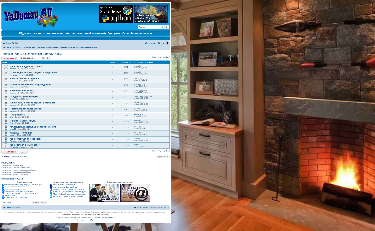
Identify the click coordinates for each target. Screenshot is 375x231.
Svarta (12, 99)
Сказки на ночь (9, 195)
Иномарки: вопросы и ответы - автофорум (20, 193)
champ (136, 138)
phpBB (71, 217)
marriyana (13, 81)
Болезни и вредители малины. (26, 66)
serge (136, 108)
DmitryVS (137, 78)
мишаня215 (138, 120)
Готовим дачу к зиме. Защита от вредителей (33, 72)
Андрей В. (137, 114)
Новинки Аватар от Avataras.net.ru (16, 197)
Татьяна (13, 141)
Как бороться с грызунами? (25, 145)
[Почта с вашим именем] (135, 193)
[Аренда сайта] (104, 193)
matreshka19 (14, 69)
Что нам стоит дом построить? (15, 187)
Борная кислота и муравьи (24, 78)
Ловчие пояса (17, 114)
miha (11, 117)
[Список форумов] (31, 16)
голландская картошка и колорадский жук (33, 126)
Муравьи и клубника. (21, 132)
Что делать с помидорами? (24, 96)
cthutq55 (13, 129)
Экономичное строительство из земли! (18, 191)
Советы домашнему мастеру (15, 189)
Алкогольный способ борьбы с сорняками (33, 102)
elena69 (12, 135)
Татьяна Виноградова (142, 96)
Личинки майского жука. (23, 120)
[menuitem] (15, 43)
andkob (15, 147)
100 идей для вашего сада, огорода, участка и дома (23, 185)
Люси (12, 87)
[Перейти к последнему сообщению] (140, 66)
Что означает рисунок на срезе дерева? (31, 84)
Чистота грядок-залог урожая (26, 108)
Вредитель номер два (22, 90)
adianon (136, 144)
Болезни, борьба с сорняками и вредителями (32, 53)
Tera (11, 123)
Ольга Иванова (139, 90)
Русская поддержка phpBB (107, 217)
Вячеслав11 (138, 102)
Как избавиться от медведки (25, 139)
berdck (136, 66)
